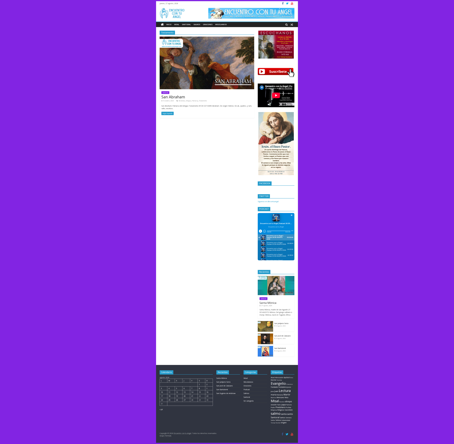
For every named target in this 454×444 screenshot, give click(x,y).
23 (207, 396)
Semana (288, 418)
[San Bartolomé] (265, 347)
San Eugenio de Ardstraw (226, 393)
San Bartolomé (280, 348)
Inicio (168, 24)
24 (162, 400)
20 (185, 396)
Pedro (273, 407)
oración (274, 405)
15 (200, 392)
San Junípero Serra (281, 323)
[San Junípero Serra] (265, 322)
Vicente (278, 423)
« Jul (161, 409)
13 (185, 392)
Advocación (279, 377)
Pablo (279, 405)
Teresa (273, 423)
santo (290, 414)
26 (177, 400)
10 (162, 392)
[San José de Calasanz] (265, 335)
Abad (273, 377)
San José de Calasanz (282, 336)
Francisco (289, 384)
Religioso (280, 410)
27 (185, 400)
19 (177, 396)
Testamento (203, 101)
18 (169, 396)
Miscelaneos (221, 24)
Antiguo (188, 101)
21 (192, 396)
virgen (283, 422)
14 (192, 392)
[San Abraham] (207, 38)
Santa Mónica (268, 302)
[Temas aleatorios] (291, 24)
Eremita (279, 380)
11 (169, 392)
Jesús (289, 387)
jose (272, 391)
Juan (276, 391)
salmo (275, 413)
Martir (287, 394)
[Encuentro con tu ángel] (162, 24)
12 (177, 392)
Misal (176, 24)
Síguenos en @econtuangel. (268, 201)
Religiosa (274, 410)
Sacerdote (289, 410)
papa (283, 404)
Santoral (186, 24)
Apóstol (287, 377)
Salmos (197, 24)
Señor (273, 420)
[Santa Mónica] (276, 277)
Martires (273, 397)
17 (162, 396)
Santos (282, 417)
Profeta (288, 407)
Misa (286, 397)
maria (274, 394)
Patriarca (195, 101)
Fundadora (283, 387)
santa (284, 414)
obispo (288, 401)
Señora (278, 420)
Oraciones (207, 24)
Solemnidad (286, 420)
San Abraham (173, 96)
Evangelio (278, 383)
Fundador (274, 387)
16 (207, 392)
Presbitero (280, 407)
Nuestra (281, 402)
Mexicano (280, 397)
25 (169, 400)
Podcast (247, 389)
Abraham (182, 101)
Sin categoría (248, 401)
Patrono (289, 405)
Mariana (280, 395)
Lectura (285, 390)
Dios (291, 377)
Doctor (273, 380)
